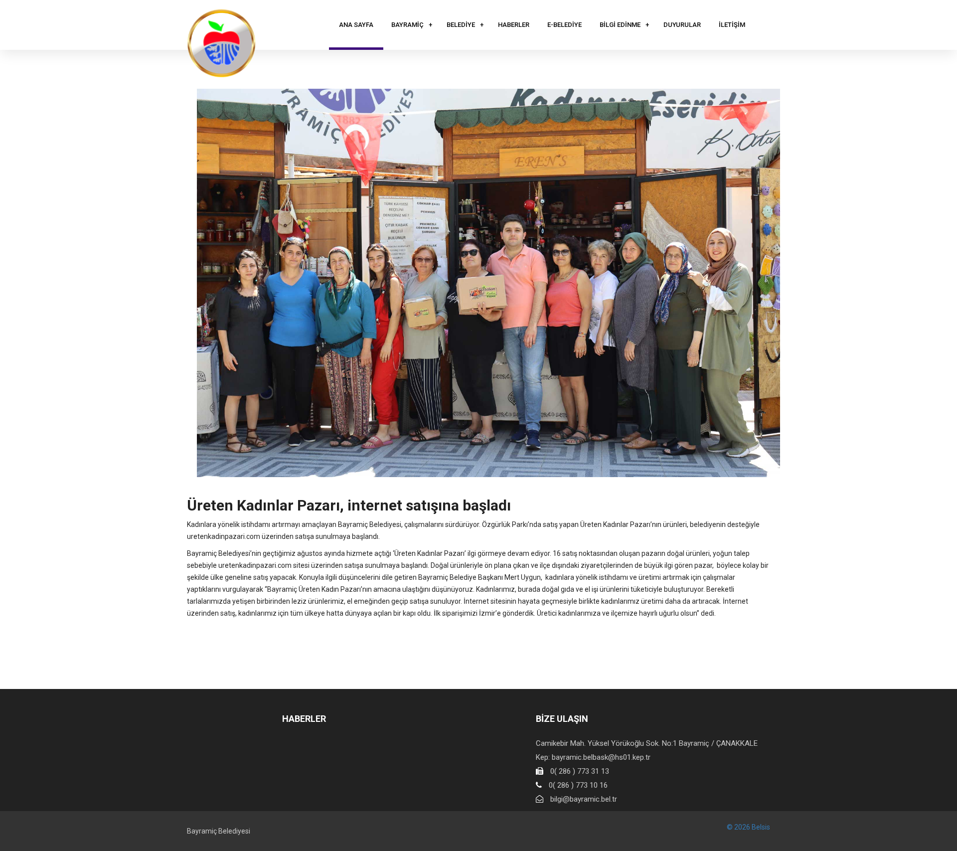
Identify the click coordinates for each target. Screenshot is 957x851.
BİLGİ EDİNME (620, 24)
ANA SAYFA (356, 24)
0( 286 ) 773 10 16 (578, 785)
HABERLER (513, 24)
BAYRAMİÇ (407, 24)
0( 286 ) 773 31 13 (579, 771)
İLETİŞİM (732, 24)
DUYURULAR (682, 24)
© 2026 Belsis (748, 827)
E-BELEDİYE (564, 24)
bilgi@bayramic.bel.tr (583, 799)
